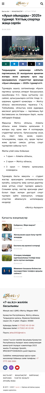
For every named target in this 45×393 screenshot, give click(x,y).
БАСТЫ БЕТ (7, 375)
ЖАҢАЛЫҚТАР (17, 11)
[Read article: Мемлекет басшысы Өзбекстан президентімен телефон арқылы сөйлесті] (7, 270)
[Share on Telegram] (14, 64)
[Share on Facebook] (23, 64)
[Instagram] (11, 367)
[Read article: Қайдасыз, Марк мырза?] (7, 227)
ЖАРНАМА (7, 378)
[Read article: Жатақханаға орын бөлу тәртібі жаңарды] (7, 237)
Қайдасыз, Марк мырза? (25, 225)
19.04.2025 (6, 29)
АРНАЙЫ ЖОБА (9, 381)
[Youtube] (17, 367)
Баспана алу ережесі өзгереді (27, 245)
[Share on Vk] (39, 64)
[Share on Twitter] (31, 64)
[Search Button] (41, 4)
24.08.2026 (18, 228)
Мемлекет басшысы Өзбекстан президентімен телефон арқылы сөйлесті (28, 270)
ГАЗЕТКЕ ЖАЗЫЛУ (21, 378)
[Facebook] (5, 367)
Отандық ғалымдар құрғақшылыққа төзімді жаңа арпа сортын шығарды (27, 257)
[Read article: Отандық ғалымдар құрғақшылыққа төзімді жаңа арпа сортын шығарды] (7, 257)
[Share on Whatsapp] (6, 64)
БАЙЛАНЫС (34, 375)
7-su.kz (17, 387)
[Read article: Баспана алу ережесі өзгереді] (7, 247)
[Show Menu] (3, 4)
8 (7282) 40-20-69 (26, 328)
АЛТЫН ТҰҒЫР (30, 11)
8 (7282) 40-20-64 (26, 325)
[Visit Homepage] (22, 3)
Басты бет (5, 11)
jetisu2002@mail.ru (18, 333)
